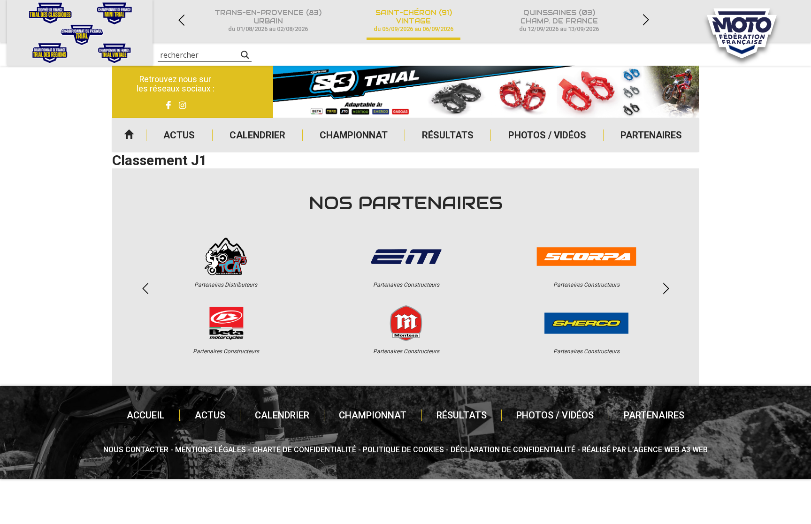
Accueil (129, 135)
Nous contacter (135, 449)
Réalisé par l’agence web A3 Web (645, 449)
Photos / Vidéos (547, 135)
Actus (179, 135)
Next (646, 20)
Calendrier (257, 135)
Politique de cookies (403, 449)
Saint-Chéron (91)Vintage (413, 20)
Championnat (354, 135)
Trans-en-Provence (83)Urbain (267, 20)
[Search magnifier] (245, 54)
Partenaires (651, 135)
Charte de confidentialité (304, 449)
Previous (181, 20)
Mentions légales (210, 449)
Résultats (448, 135)
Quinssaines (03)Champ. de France (559, 20)
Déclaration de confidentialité (513, 449)
